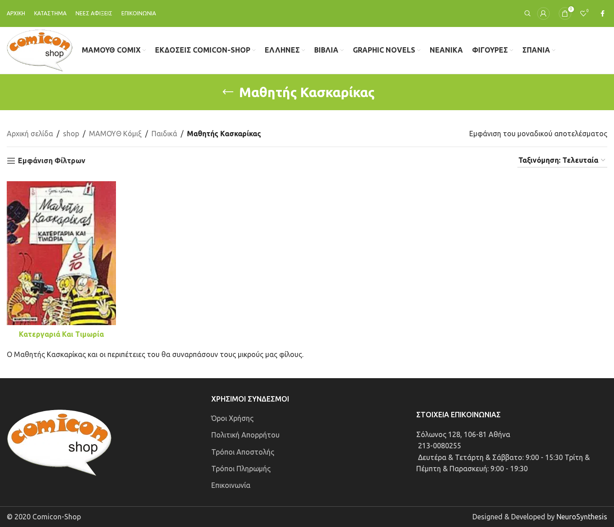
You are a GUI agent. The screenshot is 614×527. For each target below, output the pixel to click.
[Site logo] (40, 49)
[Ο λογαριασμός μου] (543, 13)
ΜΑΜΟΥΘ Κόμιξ (115, 134)
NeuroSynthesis (581, 517)
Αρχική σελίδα (30, 134)
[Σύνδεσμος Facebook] (602, 14)
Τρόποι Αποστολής (242, 452)
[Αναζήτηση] (526, 13)
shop (71, 134)
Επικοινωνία (230, 485)
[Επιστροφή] (228, 92)
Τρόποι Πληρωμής (241, 468)
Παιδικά (164, 134)
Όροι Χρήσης (232, 418)
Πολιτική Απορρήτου (245, 435)
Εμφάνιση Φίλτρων (51, 160)
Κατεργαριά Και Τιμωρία (61, 334)
